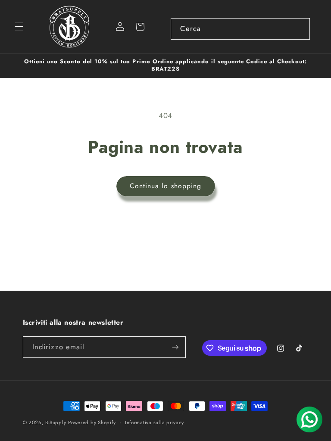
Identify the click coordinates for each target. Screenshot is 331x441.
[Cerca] (299, 28)
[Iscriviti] (175, 346)
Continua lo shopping (165, 186)
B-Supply (55, 422)
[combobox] (240, 29)
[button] (19, 27)
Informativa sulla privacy (154, 422)
